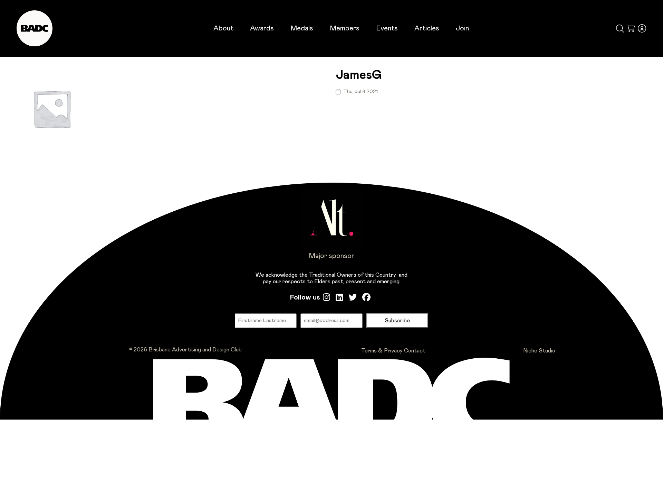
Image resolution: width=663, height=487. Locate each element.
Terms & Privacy (382, 350)
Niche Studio (539, 350)
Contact (414, 350)
